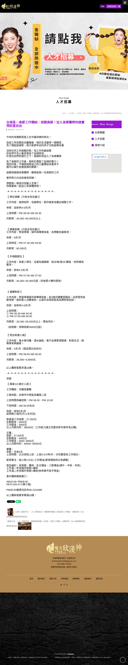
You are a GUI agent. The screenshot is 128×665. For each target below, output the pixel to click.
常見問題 (64, 579)
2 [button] (125, 18)
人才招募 (71, 113)
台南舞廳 (100, 132)
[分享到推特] (61, 585)
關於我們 (41, 579)
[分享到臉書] (64, 585)
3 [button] (125, 21)
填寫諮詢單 (112, 6)
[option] (64, 51)
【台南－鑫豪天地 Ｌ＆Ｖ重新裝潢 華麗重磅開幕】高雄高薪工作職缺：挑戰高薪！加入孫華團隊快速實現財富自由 (45, 514)
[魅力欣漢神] (10, 6)
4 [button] (125, 24)
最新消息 (99, 579)
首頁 (63, 113)
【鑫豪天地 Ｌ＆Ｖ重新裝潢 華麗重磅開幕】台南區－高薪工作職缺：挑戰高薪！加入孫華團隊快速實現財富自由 (45, 523)
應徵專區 (76, 579)
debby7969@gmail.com (66, 561)
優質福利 (87, 579)
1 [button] (125, 15)
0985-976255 (66, 564)
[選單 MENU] (125, 2)
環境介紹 (100, 145)
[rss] (67, 585)
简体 (102, 6)
